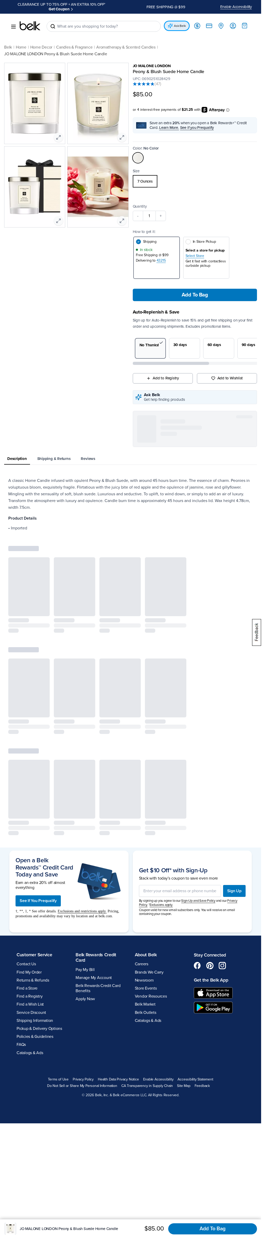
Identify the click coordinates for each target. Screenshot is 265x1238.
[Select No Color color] (138, 153)
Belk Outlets (145, 1007)
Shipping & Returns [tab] (54, 454)
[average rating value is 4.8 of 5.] (143, 79)
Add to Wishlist (230, 373)
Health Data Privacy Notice (118, 1075)
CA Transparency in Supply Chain (147, 1081)
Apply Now (85, 994)
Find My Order (29, 967)
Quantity (140, 201)
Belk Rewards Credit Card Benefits (98, 983)
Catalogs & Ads (30, 1048)
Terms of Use (58, 1075)
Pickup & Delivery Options (39, 1024)
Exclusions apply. (161, 900)
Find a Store (27, 983)
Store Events (146, 983)
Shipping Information (35, 1015)
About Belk (146, 950)
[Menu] (13, 22)
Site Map (183, 1081)
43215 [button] (161, 256)
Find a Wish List (30, 999)
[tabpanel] (130, 499)
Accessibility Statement (195, 1075)
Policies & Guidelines (35, 1032)
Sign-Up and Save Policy (198, 896)
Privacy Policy (83, 1075)
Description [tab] (17, 454)
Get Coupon (83, 4)
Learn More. (169, 123)
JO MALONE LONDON (152, 61)
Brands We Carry (149, 967)
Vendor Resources (151, 991)
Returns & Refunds (33, 975)
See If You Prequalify (38, 896)
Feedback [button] (202, 1081)
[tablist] (130, 454)
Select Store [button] (195, 251)
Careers (141, 959)
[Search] (52, 21)
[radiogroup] (195, 176)
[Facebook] (197, 961)
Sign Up (234, 886)
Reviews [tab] (88, 454)
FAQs (21, 1040)
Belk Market (145, 999)
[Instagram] (222, 961)
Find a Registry (29, 991)
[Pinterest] (210, 961)
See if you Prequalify (197, 123)
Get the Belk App (211, 975)
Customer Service (34, 950)
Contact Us (26, 959)
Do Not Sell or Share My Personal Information (82, 1081)
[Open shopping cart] (244, 21)
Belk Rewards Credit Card (96, 953)
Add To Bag (195, 290)
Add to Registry (166, 373)
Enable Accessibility (236, 4)
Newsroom (144, 975)
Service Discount (31, 1007)
